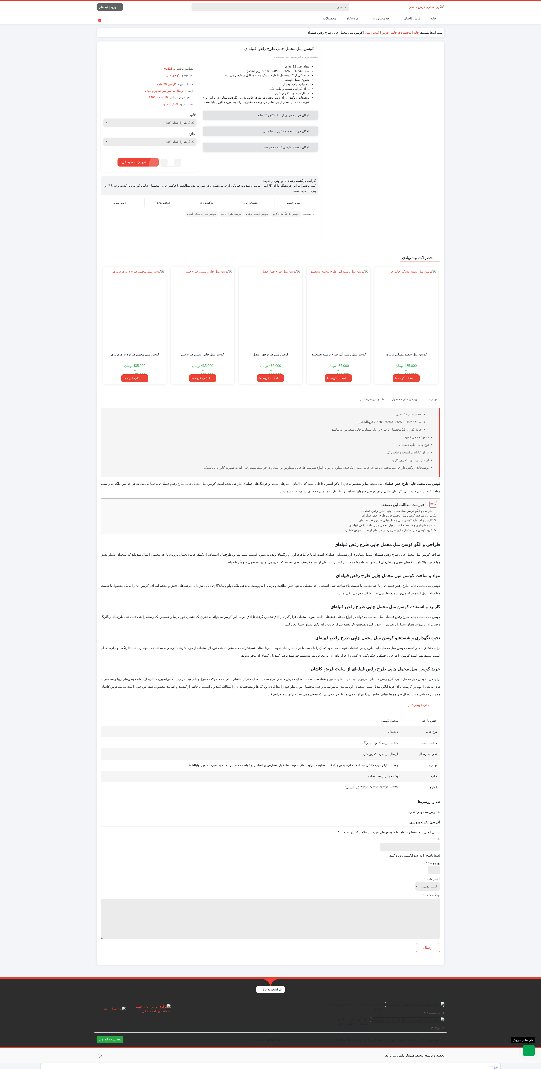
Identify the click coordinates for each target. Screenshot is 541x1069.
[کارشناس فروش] (529, 1050)
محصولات (329, 18)
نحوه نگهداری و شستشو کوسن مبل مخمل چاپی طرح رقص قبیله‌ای (391, 525)
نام (437, 839)
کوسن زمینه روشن (257, 213)
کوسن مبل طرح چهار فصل (270, 354)
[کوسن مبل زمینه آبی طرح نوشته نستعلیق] (338, 309)
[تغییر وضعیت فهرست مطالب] (431, 504)
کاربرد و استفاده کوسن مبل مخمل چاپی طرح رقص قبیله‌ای (396, 520)
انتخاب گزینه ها (404, 378)
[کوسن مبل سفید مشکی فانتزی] (406, 309)
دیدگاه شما (431, 895)
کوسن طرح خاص (231, 213)
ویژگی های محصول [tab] (404, 399)
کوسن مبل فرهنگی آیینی (201, 213)
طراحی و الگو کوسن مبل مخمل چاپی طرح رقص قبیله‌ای (397, 510)
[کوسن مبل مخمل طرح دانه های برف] (134, 309)
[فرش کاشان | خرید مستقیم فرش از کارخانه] (426, 6)
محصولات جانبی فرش (396, 32)
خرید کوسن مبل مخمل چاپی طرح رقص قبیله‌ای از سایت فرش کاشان (389, 530)
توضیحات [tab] (431, 399)
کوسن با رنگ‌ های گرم (286, 213)
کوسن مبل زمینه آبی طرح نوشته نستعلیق (338, 354)
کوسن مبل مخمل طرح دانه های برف (134, 354)
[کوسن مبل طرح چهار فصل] (270, 309)
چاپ (193, 114)
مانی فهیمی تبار (419, 705)
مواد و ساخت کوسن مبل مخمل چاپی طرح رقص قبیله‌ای (397, 515)
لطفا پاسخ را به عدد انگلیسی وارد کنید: (414, 855)
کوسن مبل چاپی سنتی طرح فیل (202, 354)
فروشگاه (352, 18)
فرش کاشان (411, 18)
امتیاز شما (432, 878)
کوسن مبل (372, 32)
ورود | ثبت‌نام (108, 7)
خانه (433, 18)
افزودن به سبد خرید (134, 162)
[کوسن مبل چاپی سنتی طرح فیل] (202, 309)
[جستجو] (195, 7)
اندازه (192, 133)
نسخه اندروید (108, 1039)
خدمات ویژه (380, 18)
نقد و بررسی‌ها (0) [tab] (372, 399)
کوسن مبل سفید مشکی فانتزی (406, 354)
